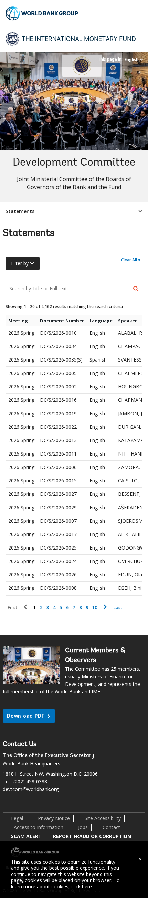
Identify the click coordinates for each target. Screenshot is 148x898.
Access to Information (38, 827)
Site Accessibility (103, 818)
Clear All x (130, 260)
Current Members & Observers (95, 655)
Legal (17, 818)
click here (81, 886)
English (131, 59)
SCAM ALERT (26, 836)
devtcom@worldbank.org (31, 789)
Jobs (83, 827)
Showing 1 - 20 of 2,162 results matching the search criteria (64, 307)
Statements (20, 211)
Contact (111, 827)
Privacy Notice (54, 818)
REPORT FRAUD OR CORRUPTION (92, 836)
